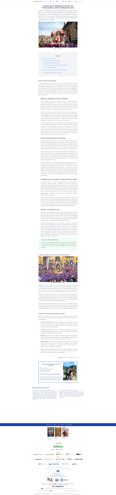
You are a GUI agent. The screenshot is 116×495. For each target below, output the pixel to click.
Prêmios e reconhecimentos (66, 467)
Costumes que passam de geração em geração (52, 72)
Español (63, 449)
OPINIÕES (71, 1)
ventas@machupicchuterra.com (64, 476)
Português (54, 449)
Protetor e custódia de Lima (50, 67)
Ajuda (48, 424)
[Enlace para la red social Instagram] (54, 486)
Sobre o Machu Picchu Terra (52, 467)
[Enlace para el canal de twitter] (61, 486)
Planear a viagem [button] (69, 424)
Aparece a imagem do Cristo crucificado (52, 60)
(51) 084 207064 (48, 483)
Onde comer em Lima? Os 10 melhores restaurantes (71, 395)
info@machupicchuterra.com (53, 476)
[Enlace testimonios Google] (63, 486)
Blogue (58, 424)
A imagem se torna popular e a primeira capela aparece (56, 65)
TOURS (47, 1)
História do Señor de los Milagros (49, 58)
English (58, 449)
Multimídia (62, 424)
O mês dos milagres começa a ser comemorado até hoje (54, 70)
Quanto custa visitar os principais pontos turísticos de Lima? (44, 395)
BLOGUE (59, 1)
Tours (51, 424)
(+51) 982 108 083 (59, 483)
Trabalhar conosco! (59, 467)
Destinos (54, 424)
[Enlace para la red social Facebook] (53, 486)
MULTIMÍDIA (65, 1)
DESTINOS (52, 1)
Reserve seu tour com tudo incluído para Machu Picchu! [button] (51, 374)
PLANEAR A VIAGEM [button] (76, 1)
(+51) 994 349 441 (71, 483)
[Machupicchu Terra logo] (37, 1)
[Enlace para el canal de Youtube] (56, 486)
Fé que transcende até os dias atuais (51, 63)
